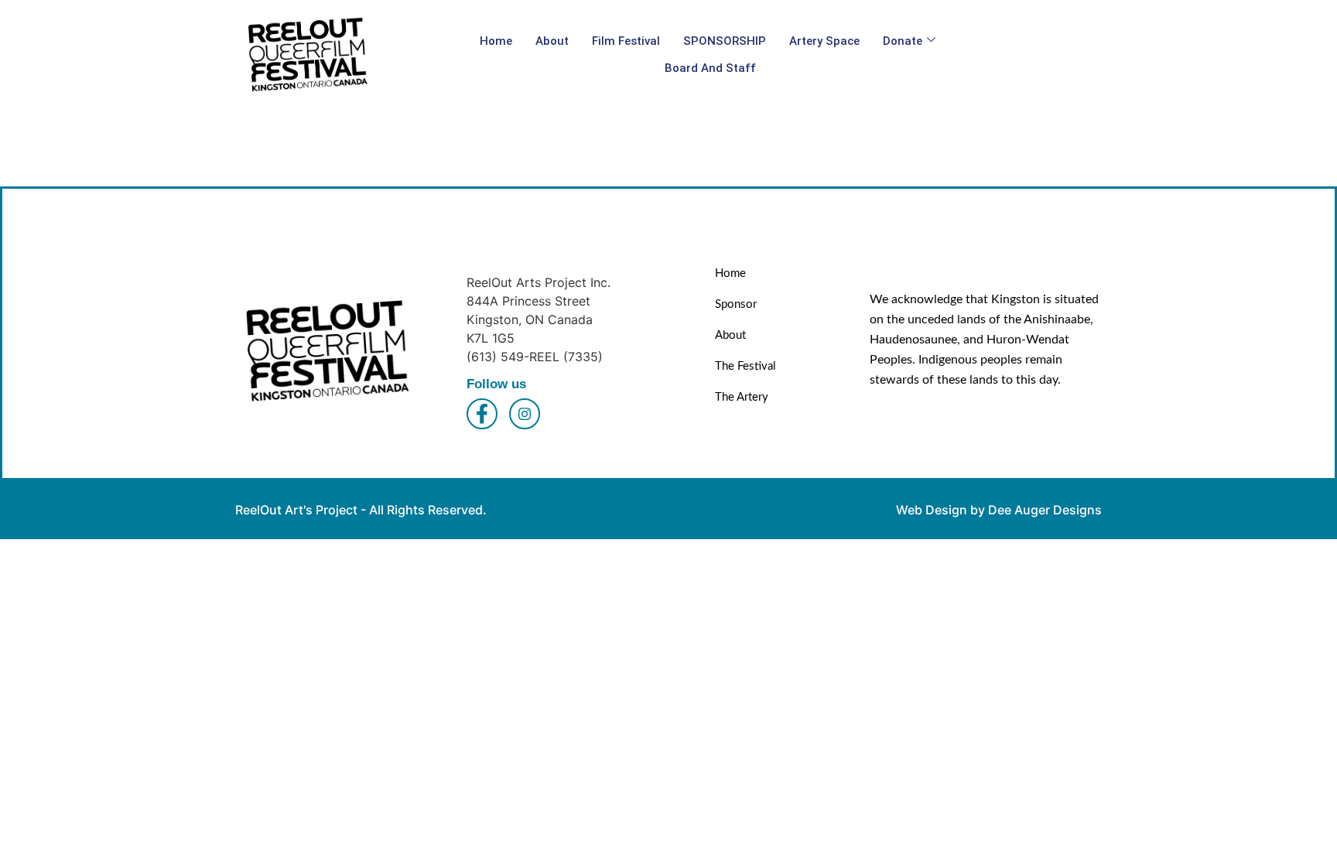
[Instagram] (524, 413)
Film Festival (626, 41)
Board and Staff (710, 68)
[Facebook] (482, 413)
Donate (902, 41)
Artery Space (824, 41)
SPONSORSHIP (724, 41)
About (552, 41)
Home (496, 41)
